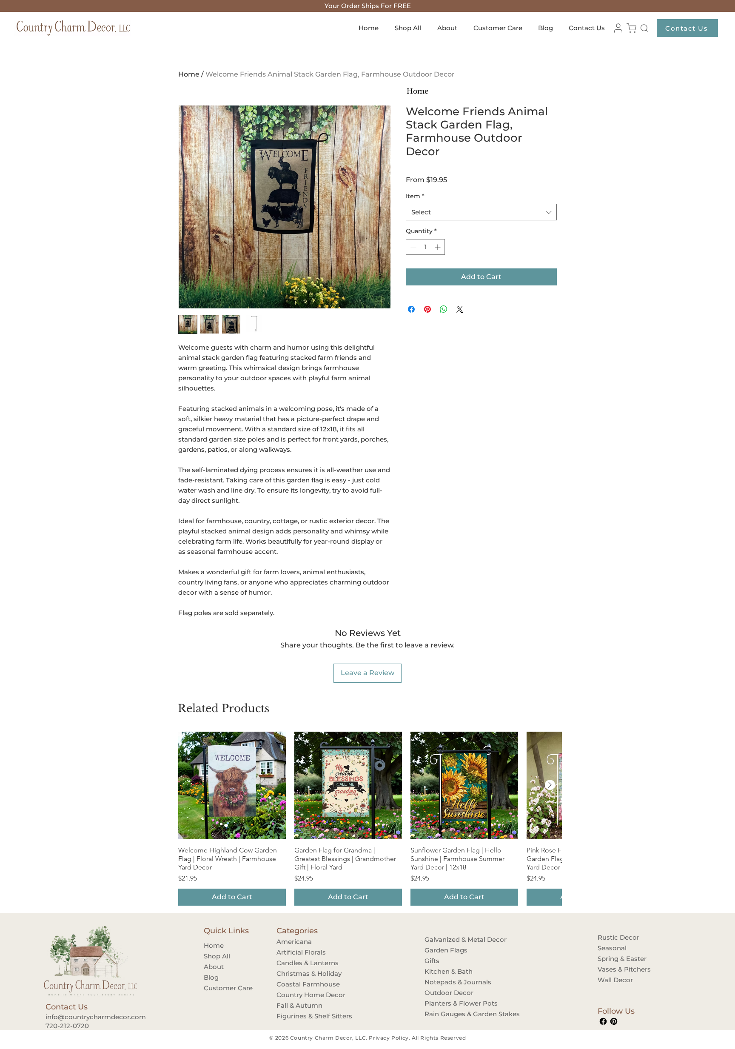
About (214, 967)
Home (188, 74)
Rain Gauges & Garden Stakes (450, 1014)
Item (415, 196)
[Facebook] (603, 1021)
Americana (294, 942)
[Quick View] (232, 785)
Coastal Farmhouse (302, 984)
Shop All (217, 956)
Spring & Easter (622, 959)
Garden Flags (445, 950)
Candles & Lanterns (302, 963)
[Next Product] (550, 785)
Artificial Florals (301, 952)
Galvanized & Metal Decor (450, 939)
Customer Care (228, 988)
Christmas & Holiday (302, 973)
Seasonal (612, 948)
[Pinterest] (613, 1021)
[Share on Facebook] (411, 309)
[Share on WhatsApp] (444, 309)
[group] (369, 818)
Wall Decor (615, 980)
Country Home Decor (302, 995)
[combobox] (481, 212)
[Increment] (438, 246)
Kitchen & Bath (448, 971)
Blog (211, 977)
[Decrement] (412, 246)
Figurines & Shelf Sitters (302, 1016)
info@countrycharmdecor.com (96, 1017)
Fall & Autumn (299, 1005)
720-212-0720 (67, 1026)
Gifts (431, 961)
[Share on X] (460, 309)
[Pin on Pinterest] (427, 309)
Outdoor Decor (448, 993)
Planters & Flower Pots (450, 1003)
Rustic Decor (618, 937)
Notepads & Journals (450, 982)
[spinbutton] (425, 246)
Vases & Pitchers (623, 969)
